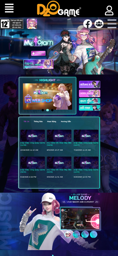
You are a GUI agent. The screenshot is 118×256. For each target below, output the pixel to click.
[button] (43, 110)
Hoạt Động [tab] (51, 121)
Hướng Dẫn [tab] (66, 121)
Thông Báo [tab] (38, 121)
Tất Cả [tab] (26, 121)
